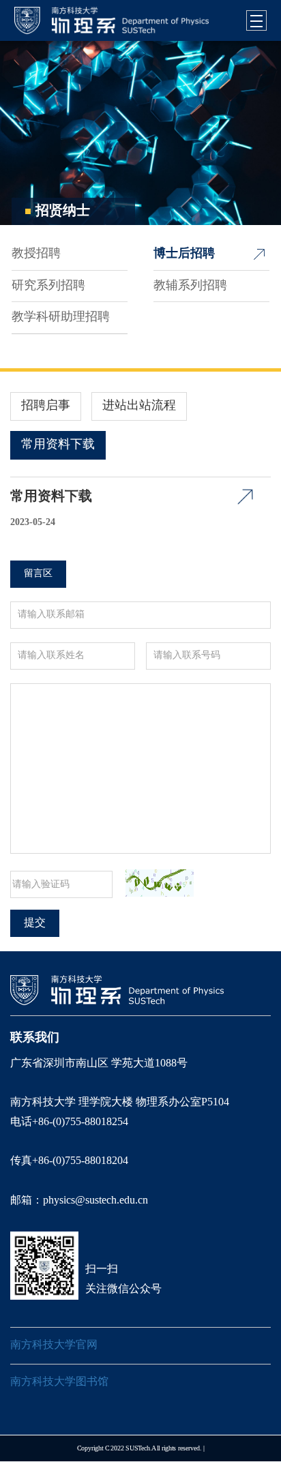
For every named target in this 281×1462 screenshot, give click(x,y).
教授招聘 (36, 253)
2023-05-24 (32, 523)
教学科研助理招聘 (61, 317)
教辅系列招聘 (190, 286)
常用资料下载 (58, 444)
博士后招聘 (184, 253)
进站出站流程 (139, 406)
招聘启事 (45, 406)
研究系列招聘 (48, 286)
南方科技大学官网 (54, 1345)
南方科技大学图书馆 (59, 1382)
